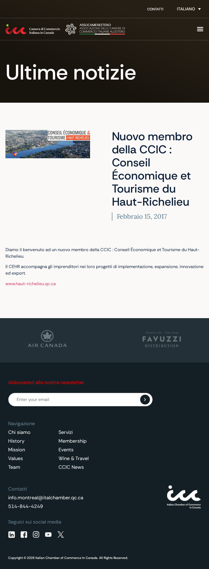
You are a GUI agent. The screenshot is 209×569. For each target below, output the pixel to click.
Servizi (66, 432)
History (16, 441)
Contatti (155, 9)
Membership (73, 441)
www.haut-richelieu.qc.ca (30, 284)
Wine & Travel (74, 458)
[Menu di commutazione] (200, 29)
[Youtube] (48, 534)
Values (15, 458)
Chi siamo (19, 432)
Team (14, 467)
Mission (16, 449)
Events (66, 449)
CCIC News (71, 467)
